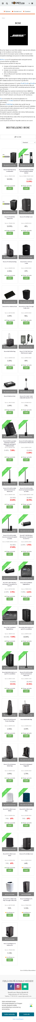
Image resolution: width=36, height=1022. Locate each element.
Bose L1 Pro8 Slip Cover (26, 217)
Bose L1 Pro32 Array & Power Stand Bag (10, 720)
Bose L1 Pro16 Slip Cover (26, 854)
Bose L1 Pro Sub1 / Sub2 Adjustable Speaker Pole (26, 396)
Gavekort (28, 11)
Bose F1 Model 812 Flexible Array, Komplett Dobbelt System (26, 171)
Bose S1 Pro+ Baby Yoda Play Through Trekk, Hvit (9, 899)
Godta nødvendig (9, 1014)
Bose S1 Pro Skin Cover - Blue (26, 809)
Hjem (3, 18)
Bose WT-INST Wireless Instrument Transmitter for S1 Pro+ (9, 584)
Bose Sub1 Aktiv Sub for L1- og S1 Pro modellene (26, 628)
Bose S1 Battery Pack (9, 396)
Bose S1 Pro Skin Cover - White (9, 809)
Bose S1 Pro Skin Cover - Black (9, 854)
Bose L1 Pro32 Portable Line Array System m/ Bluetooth (26, 674)
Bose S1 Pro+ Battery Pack (10, 306)
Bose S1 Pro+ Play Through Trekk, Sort (26, 307)
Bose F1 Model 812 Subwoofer (10, 217)
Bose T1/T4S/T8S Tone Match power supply (26, 352)
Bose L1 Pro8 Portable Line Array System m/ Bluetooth (26, 441)
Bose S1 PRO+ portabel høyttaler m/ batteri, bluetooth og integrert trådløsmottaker (9, 443)
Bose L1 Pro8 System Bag (9, 261)
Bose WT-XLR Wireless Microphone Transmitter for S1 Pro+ (26, 537)
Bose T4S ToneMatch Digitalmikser (26, 583)
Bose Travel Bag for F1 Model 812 (26, 899)
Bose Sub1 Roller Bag (9, 351)
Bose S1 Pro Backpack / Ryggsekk (26, 765)
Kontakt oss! (18, 11)
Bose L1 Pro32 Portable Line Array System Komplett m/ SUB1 (26, 489)
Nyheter (7, 11)
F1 (1, 98)
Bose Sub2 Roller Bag (26, 719)
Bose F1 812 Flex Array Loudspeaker (10, 170)
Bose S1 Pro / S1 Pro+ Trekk (26, 262)
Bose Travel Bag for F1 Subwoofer (10, 944)
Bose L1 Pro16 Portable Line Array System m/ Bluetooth (9, 489)
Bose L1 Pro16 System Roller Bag (10, 765)
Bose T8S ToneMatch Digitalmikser (10, 628)
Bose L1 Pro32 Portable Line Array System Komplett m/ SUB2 (9, 537)
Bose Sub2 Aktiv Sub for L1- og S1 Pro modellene (9, 673)
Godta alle (27, 1014)
